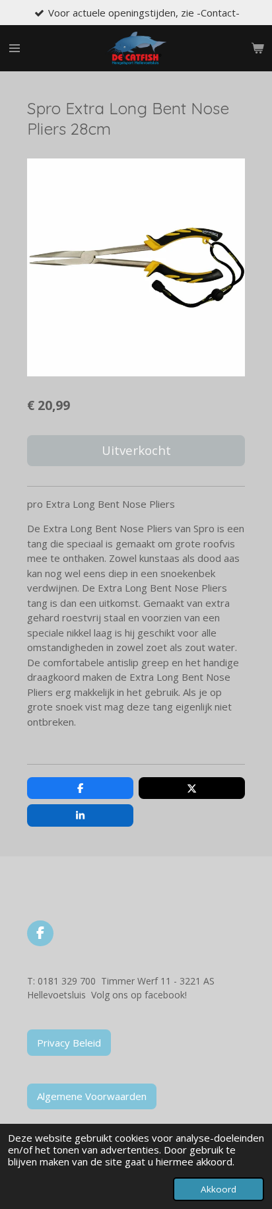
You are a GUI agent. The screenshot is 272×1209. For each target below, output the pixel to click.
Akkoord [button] (218, 1189)
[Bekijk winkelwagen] (257, 48)
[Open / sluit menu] (14, 48)
